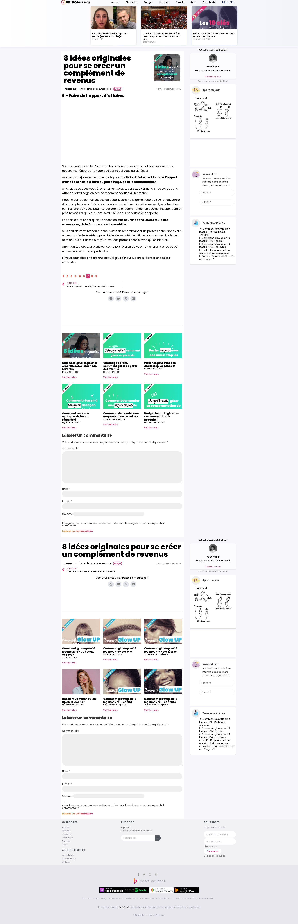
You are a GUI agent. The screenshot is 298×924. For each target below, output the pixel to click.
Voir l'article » (69, 377)
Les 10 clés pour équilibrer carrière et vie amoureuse (214, 35)
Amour (115, 2)
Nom (66, 489)
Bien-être (131, 2)
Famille (179, 2)
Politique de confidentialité (136, 830)
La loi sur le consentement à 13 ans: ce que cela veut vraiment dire (162, 36)
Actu (193, 2)
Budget (148, 2)
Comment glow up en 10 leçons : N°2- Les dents (160, 700)
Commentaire (70, 448)
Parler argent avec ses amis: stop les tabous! (160, 364)
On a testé (209, 2)
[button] (213, 81)
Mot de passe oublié (214, 855)
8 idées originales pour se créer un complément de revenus (80, 366)
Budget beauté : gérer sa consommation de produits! (161, 416)
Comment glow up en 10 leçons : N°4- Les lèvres (214, 245)
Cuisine (66, 862)
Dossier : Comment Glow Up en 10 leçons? (216, 257)
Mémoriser (211, 846)
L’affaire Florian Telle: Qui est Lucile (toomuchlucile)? (110, 35)
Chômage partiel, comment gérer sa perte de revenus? (120, 366)
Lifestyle (164, 2)
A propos (126, 827)
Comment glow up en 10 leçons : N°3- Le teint (119, 700)
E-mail (67, 501)
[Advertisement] (122, 126)
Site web (67, 514)
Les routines (69, 858)
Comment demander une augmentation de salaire (121, 414)
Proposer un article (214, 827)
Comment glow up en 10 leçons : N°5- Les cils (214, 239)
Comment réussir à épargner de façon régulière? (75, 416)
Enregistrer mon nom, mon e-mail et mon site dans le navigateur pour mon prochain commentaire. (113, 524)
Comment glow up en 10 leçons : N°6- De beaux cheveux (215, 231)
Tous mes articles (213, 76)
